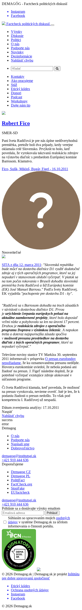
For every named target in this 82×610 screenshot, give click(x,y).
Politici (16, 40)
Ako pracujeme (22, 81)
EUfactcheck (20, 492)
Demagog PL (20, 476)
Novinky (17, 52)
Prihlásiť (52, 513)
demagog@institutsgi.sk (19, 456)
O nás (15, 44)
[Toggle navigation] (52, 25)
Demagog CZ (21, 472)
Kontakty (17, 76)
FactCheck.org (21, 484)
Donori (16, 93)
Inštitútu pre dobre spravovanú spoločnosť (40, 576)
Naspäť (7, 412)
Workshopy (19, 101)
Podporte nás (20, 48)
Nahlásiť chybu (22, 60)
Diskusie (17, 36)
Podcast (16, 97)
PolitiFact (18, 480)
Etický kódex (20, 89)
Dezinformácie (21, 56)
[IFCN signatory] (19, 570)
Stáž (14, 85)
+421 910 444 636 (15, 460)
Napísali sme (20, 444)
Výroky (16, 32)
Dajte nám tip (20, 105)
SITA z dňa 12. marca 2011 (21, 265)
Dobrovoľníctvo (22, 448)
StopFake (18, 488)
